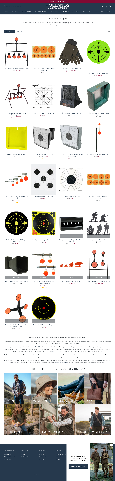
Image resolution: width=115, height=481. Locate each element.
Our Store (41, 459)
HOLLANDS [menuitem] (105, 11)
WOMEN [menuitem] (15, 11)
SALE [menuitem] (96, 11)
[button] (102, 6)
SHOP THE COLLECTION (78, 466)
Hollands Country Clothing (13, 473)
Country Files (43, 457)
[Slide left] (5, 1)
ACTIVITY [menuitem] (76, 11)
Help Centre (7, 454)
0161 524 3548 (25, 457)
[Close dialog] (111, 445)
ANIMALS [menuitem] (65, 11)
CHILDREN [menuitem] (54, 11)
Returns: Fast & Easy (9, 457)
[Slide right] (109, 1)
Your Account (7, 459)
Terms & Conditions (62, 454)
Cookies (58, 459)
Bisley (46, 351)
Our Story (41, 454)
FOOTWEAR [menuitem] (26, 11)
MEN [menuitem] (7, 11)
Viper (52, 351)
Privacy (58, 457)
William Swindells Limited (26, 473)
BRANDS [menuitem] (86, 11)
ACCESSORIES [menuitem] (40, 11)
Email (23, 454)
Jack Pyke (38, 347)
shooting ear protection (61, 363)
